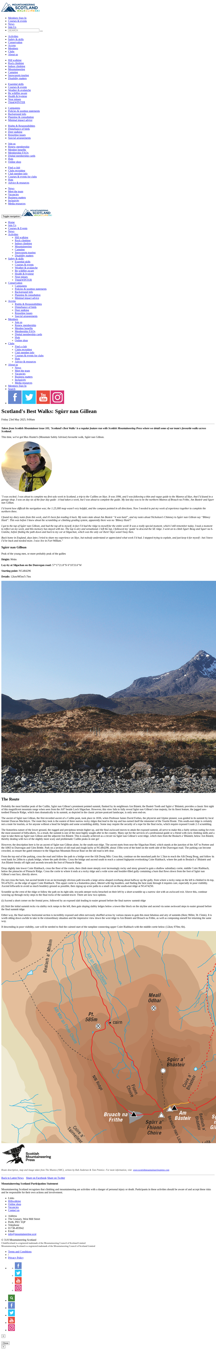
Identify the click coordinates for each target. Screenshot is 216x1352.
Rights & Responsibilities (21, 125)
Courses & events (17, 21)
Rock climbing (16, 63)
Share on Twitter (56, 1177)
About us (13, 54)
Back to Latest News (12, 1177)
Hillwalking (14, 1201)
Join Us (12, 27)
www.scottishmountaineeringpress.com (151, 1170)
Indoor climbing (16, 66)
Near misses (14, 99)
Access (12, 45)
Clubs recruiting (16, 170)
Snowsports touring (18, 75)
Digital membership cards (21, 155)
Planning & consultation (21, 117)
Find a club (14, 167)
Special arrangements (19, 137)
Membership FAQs (18, 152)
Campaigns (14, 108)
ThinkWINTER (16, 102)
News (11, 24)
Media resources (16, 203)
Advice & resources (18, 182)
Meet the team (15, 191)
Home (11, 222)
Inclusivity (13, 200)
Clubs (11, 51)
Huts (10, 158)
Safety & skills (16, 39)
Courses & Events (17, 228)
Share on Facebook (36, 1177)
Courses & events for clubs (22, 176)
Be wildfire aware (17, 93)
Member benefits (17, 149)
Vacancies (13, 194)
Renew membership (18, 146)
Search (11, 388)
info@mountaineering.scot (22, 1234)
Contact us (13, 1210)
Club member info (18, 173)
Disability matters (17, 78)
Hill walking (14, 60)
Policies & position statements (24, 111)
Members (13, 48)
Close (5, 1343)
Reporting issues (17, 134)
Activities (13, 36)
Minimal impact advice (20, 120)
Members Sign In (17, 17)
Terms (20, 1251)
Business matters (17, 197)
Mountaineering (16, 69)
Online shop (14, 161)
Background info (17, 114)
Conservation (15, 42)
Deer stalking (15, 131)
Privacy (16, 1257)
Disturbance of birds (19, 128)
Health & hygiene (17, 96)
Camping (13, 72)
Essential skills (16, 84)
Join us (12, 143)
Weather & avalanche (19, 90)
